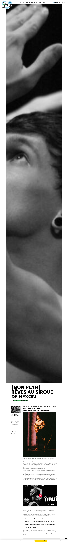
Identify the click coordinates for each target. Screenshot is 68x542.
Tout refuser (44, 540)
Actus (22, 2)
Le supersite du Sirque (15, 501)
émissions (34, 2)
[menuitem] (22, 2)
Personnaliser (50, 540)
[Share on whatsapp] (18, 508)
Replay (28, 2)
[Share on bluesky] (11, 510)
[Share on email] (14, 510)
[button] (56, 2)
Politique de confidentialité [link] (59, 540)
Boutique (42, 2)
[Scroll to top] (66, 538)
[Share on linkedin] (17, 508)
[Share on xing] (13, 510)
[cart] (65, 2)
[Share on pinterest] (15, 508)
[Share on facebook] (11, 508)
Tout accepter (37, 540)
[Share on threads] (14, 508)
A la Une (15, 477)
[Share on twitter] (12, 508)
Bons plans (24, 477)
